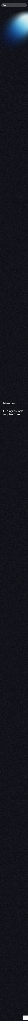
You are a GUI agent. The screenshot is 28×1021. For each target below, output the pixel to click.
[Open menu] (24, 5)
